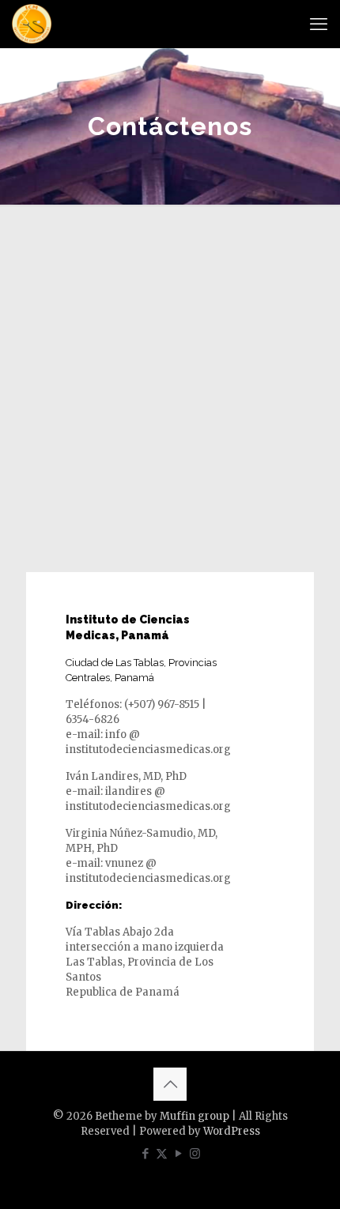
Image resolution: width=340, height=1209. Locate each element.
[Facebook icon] (145, 1153)
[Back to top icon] (170, 1084)
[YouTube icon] (178, 1153)
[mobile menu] (318, 23)
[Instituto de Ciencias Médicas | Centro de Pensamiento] (31, 23)
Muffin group (194, 1116)
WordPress (231, 1131)
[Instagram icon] (195, 1153)
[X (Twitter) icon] (162, 1153)
